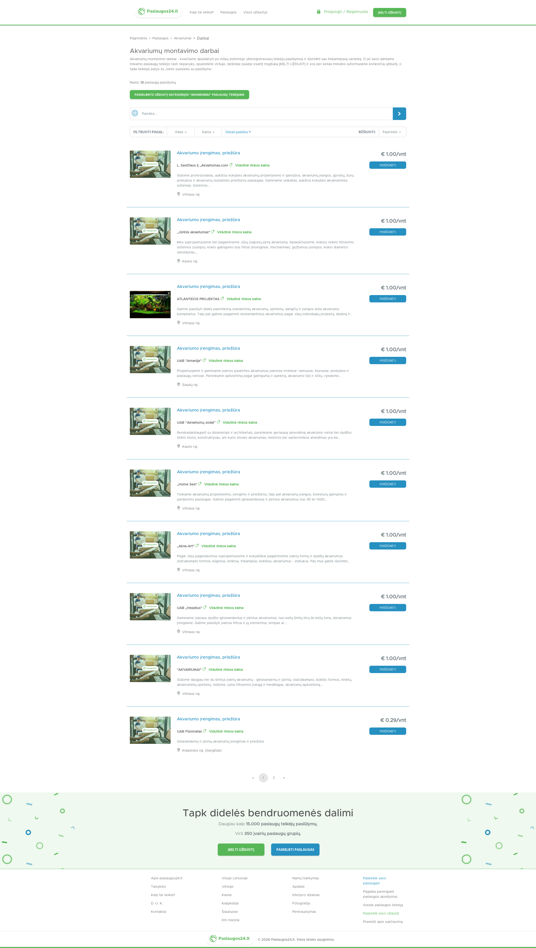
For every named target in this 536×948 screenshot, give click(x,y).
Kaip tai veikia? (202, 12)
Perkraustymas (304, 911)
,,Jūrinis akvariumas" (194, 232)
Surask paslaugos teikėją (383, 905)
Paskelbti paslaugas (295, 849)
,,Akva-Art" (186, 546)
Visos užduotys (255, 12)
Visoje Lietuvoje (235, 878)
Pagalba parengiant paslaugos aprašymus (380, 894)
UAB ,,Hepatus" (190, 608)
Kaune (227, 895)
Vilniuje (227, 886)
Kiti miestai (231, 920)
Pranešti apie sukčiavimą (383, 921)
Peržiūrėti (388, 165)
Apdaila (298, 886)
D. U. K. (157, 903)
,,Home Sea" (187, 484)
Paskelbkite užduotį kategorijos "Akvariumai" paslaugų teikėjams (189, 95)
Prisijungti (333, 12)
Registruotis (357, 12)
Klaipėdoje (230, 903)
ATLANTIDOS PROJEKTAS (198, 299)
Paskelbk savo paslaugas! (374, 881)
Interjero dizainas (306, 895)
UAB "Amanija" (189, 360)
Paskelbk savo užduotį (381, 913)
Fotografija (301, 903)
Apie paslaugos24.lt (167, 878)
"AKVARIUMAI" (189, 669)
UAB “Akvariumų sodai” (197, 422)
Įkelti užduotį (389, 12)
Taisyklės (158, 886)
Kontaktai (158, 911)
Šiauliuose (230, 911)
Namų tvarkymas (305, 878)
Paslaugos (228, 12)
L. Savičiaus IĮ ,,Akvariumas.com (203, 165)
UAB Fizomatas (190, 731)
